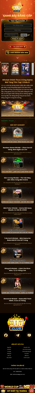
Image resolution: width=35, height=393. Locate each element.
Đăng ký (9, 353)
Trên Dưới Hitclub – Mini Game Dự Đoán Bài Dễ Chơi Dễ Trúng (17, 239)
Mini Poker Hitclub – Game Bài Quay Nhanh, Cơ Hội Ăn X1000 (17, 209)
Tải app (9, 351)
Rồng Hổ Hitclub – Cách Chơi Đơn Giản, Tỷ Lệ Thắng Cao (17, 269)
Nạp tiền (9, 347)
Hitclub (3, 85)
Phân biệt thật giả (26, 351)
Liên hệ (9, 355)
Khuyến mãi (27, 347)
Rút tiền (9, 349)
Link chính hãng (27, 349)
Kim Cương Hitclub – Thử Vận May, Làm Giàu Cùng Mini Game (17, 179)
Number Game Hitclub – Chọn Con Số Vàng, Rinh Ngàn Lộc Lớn (17, 148)
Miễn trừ (27, 355)
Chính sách (27, 357)
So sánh (27, 353)
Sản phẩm (9, 357)
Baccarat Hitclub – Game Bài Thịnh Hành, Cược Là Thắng (17, 300)
